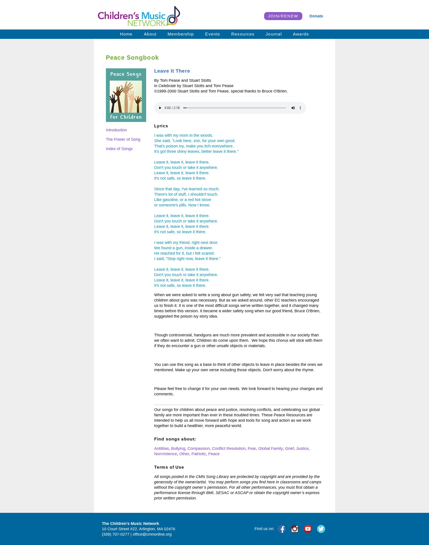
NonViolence (165, 454)
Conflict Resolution (229, 448)
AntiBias (161, 448)
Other (184, 454)
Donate (316, 16)
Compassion (198, 448)
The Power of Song (123, 139)
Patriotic (198, 454)
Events (212, 34)
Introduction (116, 130)
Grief (289, 448)
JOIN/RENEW (283, 16)
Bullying (178, 448)
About (150, 34)
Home (126, 34)
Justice (302, 448)
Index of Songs (119, 149)
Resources (242, 34)
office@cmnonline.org (152, 534)
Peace (214, 454)
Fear (252, 448)
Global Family (270, 448)
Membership (181, 34)
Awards (301, 34)
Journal (274, 34)
